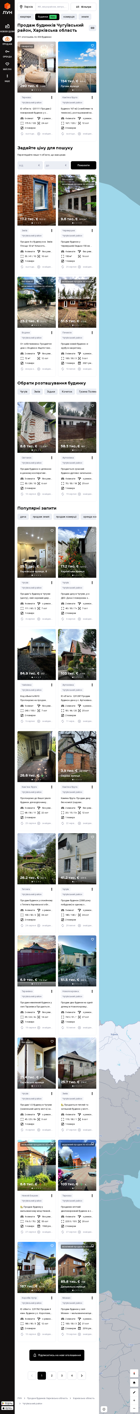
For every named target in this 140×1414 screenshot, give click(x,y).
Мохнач (66, 1298)
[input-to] (57, 165)
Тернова (26, 97)
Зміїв (24, 230)
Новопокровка (70, 991)
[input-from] (30, 165)
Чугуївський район (31, 102)
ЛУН (19, 1398)
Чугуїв (25, 582)
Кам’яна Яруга (70, 97)
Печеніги (67, 332)
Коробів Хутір (29, 1298)
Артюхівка (68, 457)
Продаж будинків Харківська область (47, 1398)
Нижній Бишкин (30, 1195)
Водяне (26, 332)
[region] (119, 707)
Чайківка (27, 685)
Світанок (27, 457)
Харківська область (84, 1398)
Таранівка (27, 991)
